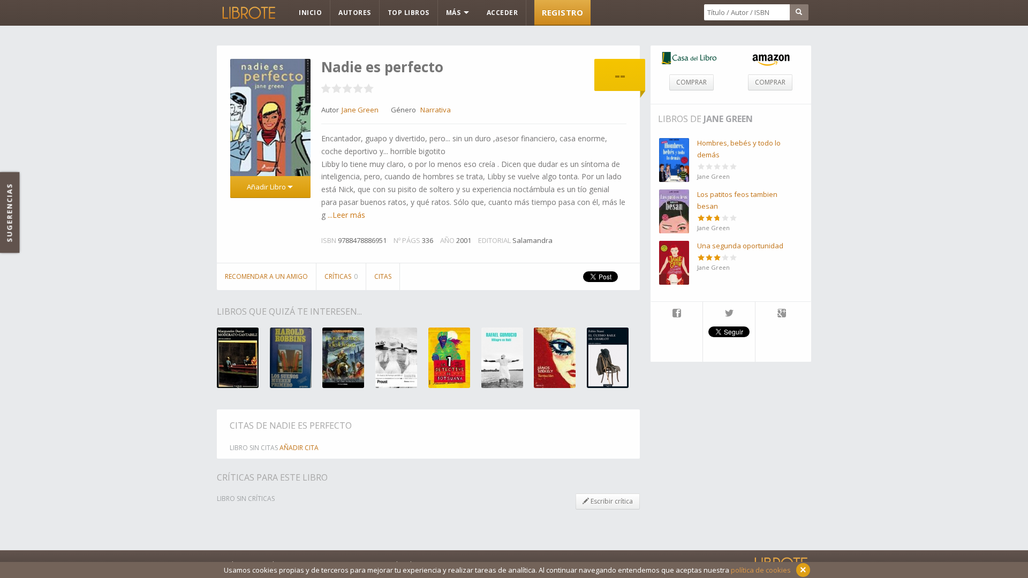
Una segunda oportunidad (740, 245)
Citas (382, 276)
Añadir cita (299, 447)
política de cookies (761, 570)
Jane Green (728, 119)
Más (454, 12)
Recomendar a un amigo (266, 276)
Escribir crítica (611, 501)
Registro (562, 12)
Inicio (310, 12)
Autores (354, 12)
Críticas (341, 276)
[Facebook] (676, 314)
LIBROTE (248, 13)
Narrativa (435, 110)
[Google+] (781, 314)
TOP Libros (408, 12)
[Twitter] (729, 314)
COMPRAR (691, 82)
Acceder (502, 12)
